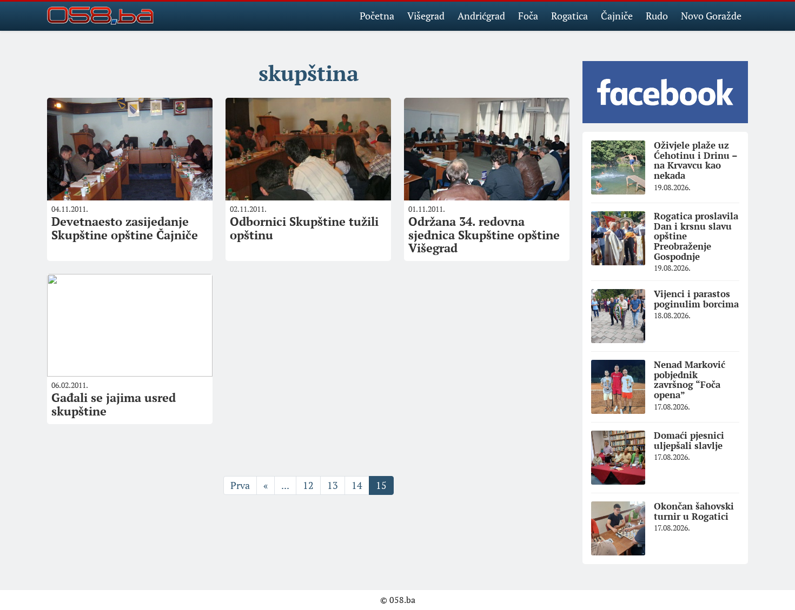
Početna (377, 15)
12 (308, 485)
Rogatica (569, 15)
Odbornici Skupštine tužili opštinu (304, 227)
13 (332, 485)
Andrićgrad (481, 15)
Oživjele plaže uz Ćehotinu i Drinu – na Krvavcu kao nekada (696, 160)
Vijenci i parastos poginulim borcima (696, 298)
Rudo (657, 15)
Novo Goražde (711, 15)
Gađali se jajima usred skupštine (113, 404)
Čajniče (617, 15)
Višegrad (426, 15)
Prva (240, 485)
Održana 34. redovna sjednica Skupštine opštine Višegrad (484, 234)
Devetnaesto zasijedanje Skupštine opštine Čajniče (124, 227)
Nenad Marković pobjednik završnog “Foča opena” (689, 379)
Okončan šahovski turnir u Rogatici (694, 511)
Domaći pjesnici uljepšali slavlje (689, 440)
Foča (528, 15)
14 (357, 485)
